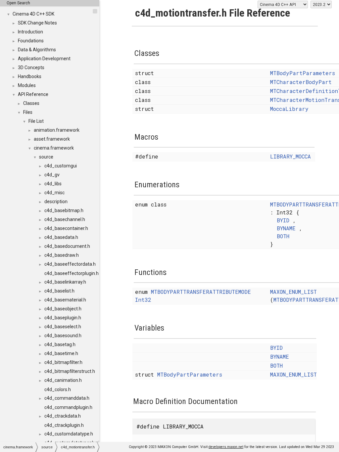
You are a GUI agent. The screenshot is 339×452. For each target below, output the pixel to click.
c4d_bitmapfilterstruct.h (69, 371)
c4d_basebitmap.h (63, 210)
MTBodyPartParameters (302, 72)
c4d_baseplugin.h (62, 317)
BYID (283, 220)
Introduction (30, 31)
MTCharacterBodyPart (301, 81)
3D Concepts (31, 67)
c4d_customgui (60, 165)
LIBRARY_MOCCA (290, 156)
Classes (31, 103)
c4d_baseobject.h (62, 308)
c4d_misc (54, 192)
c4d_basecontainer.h (66, 228)
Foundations (31, 40)
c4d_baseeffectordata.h (70, 264)
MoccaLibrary (289, 108)
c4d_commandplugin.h (68, 407)
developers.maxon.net (226, 447)
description (56, 201)
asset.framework (52, 139)
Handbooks (29, 76)
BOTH (283, 236)
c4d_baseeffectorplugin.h (71, 273)
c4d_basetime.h (61, 353)
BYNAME (286, 228)
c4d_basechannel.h (64, 219)
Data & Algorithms (37, 49)
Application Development (44, 58)
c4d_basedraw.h (61, 255)
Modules (27, 85)
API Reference (33, 94)
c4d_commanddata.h (66, 398)
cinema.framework (54, 148)
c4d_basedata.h (61, 237)
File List (36, 121)
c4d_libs (53, 183)
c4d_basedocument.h (67, 246)
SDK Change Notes (37, 22)
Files (27, 112)
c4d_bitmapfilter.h (63, 362)
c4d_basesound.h (62, 335)
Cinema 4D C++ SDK (33, 14)
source (46, 156)
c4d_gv (52, 174)
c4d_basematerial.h (65, 299)
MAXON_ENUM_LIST (293, 291)
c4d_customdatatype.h (68, 433)
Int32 (143, 299)
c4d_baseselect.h (62, 326)
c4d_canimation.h (63, 380)
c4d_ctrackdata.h (62, 416)
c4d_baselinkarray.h (65, 282)
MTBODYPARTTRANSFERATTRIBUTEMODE (201, 291)
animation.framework (56, 130)
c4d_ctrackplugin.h (64, 425)
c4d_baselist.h (59, 291)
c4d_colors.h (57, 389)
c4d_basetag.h (59, 344)
